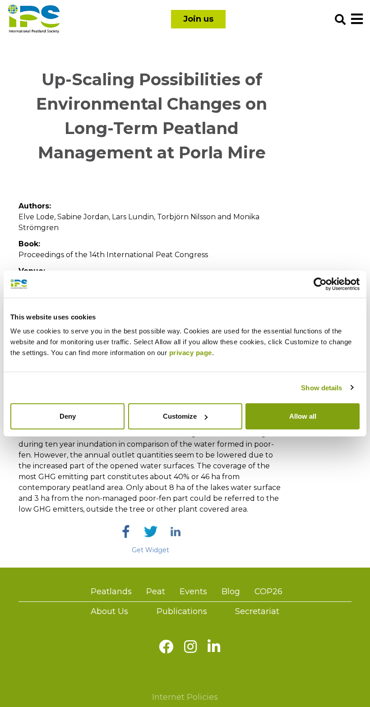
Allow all (302, 416)
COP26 (268, 591)
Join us (198, 19)
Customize (180, 416)
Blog (231, 591)
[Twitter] (150, 531)
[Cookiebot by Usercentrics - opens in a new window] (320, 284)
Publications (182, 611)
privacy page (190, 352)
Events (193, 591)
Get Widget (150, 550)
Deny (68, 416)
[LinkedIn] (175, 531)
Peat (155, 591)
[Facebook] (126, 531)
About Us (109, 611)
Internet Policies (185, 697)
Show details (321, 387)
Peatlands (111, 591)
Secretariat (257, 611)
